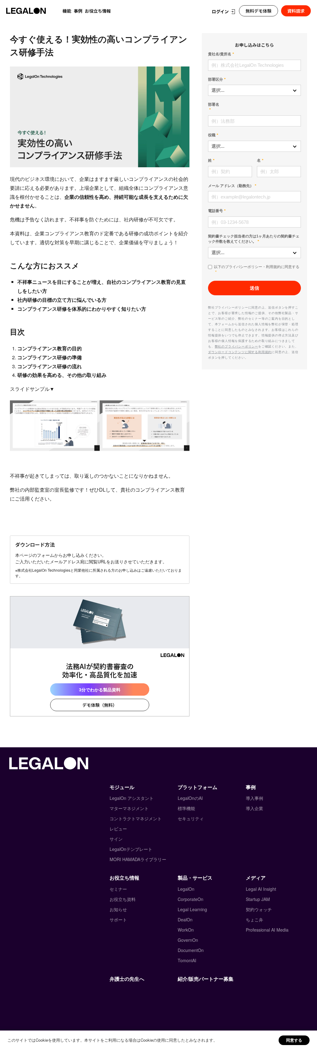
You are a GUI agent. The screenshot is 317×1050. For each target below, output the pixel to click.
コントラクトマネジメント (136, 818)
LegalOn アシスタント (132, 798)
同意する (294, 1040)
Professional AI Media (267, 930)
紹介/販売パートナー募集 (205, 978)
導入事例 (254, 798)
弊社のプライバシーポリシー (236, 346)
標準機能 (186, 808)
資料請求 (296, 11)
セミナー (118, 889)
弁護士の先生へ (127, 978)
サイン (116, 839)
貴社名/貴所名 (219, 54)
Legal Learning (192, 909)
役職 (211, 135)
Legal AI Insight (261, 889)
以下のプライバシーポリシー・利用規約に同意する (256, 267)
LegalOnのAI (190, 798)
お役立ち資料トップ (48, 24)
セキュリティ (191, 818)
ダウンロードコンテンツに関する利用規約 (239, 352)
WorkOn (186, 930)
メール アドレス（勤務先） (231, 186)
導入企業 (254, 808)
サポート (118, 919)
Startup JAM (258, 899)
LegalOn (186, 889)
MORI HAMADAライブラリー (138, 859)
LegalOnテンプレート (131, 849)
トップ (15, 24)
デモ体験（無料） (99, 705)
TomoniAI (187, 960)
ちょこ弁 (254, 919)
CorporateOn (190, 899)
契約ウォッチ (259, 909)
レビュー (118, 829)
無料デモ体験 (258, 11)
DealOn (185, 919)
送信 (254, 288)
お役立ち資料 (123, 899)
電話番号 (215, 211)
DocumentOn (191, 950)
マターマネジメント (129, 808)
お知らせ (118, 909)
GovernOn (188, 940)
